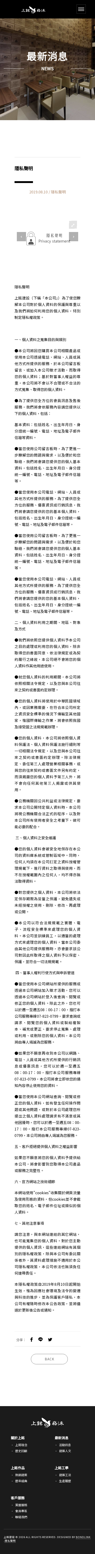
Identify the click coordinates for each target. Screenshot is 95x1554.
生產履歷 (65, 1481)
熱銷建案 (21, 1475)
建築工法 (65, 1475)
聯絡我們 (21, 1517)
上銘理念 (21, 1445)
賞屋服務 (21, 1505)
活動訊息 (65, 1445)
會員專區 (21, 1511)
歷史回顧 (21, 1451)
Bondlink (83, 1537)
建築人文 (65, 1451)
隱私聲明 (10, 1540)
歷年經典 (21, 1481)
